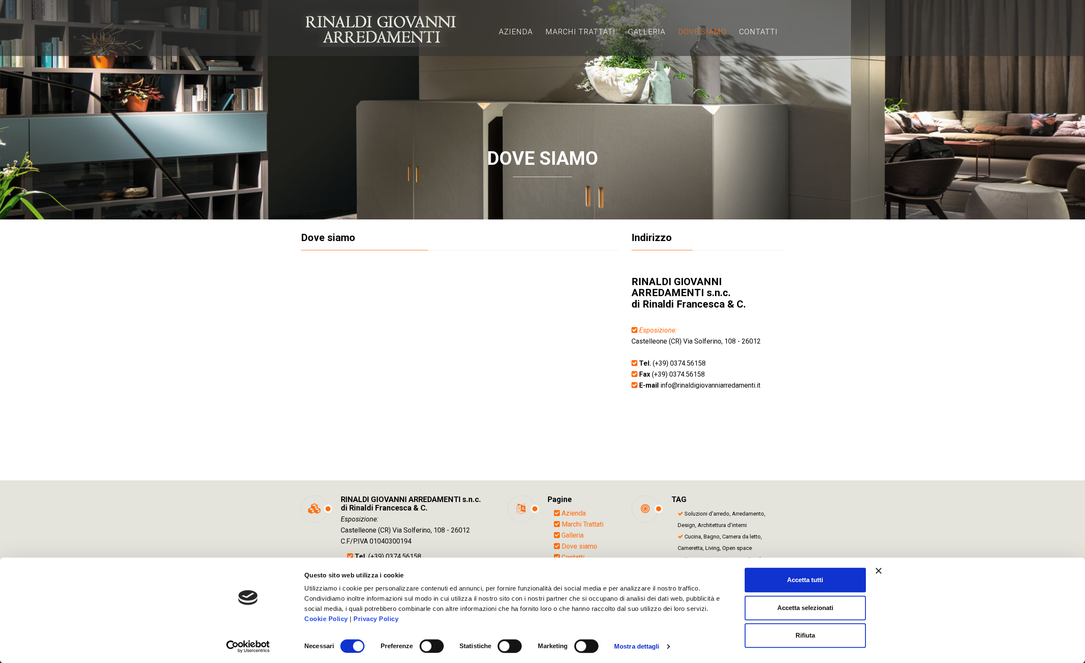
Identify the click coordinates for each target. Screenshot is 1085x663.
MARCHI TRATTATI (580, 31)
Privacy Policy (375, 618)
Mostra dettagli (636, 646)
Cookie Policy (326, 618)
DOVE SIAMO (702, 31)
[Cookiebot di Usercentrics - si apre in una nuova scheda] (248, 646)
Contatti (573, 557)
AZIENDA (516, 31)
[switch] (432, 646)
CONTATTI (758, 31)
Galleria (573, 535)
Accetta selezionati (805, 607)
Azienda (574, 513)
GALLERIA (646, 31)
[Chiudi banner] (879, 571)
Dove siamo (579, 546)
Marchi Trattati (583, 524)
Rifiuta (805, 635)
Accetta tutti (805, 579)
